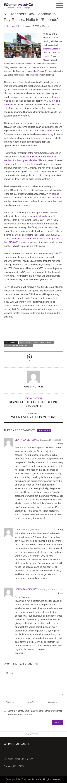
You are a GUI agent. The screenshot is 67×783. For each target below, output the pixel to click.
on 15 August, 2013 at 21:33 (34, 530)
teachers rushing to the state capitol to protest (51, 52)
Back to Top (32, 734)
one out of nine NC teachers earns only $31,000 (38, 253)
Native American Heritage (18, 345)
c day (18, 529)
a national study (39, 216)
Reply (60, 444)
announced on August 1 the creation (42, 71)
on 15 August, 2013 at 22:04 (50, 589)
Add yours (44, 430)
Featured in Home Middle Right (36, 342)
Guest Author (13, 26)
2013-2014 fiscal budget (43, 130)
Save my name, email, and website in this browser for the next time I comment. (35, 712)
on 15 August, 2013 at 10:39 (49, 440)
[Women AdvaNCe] (19, 5)
